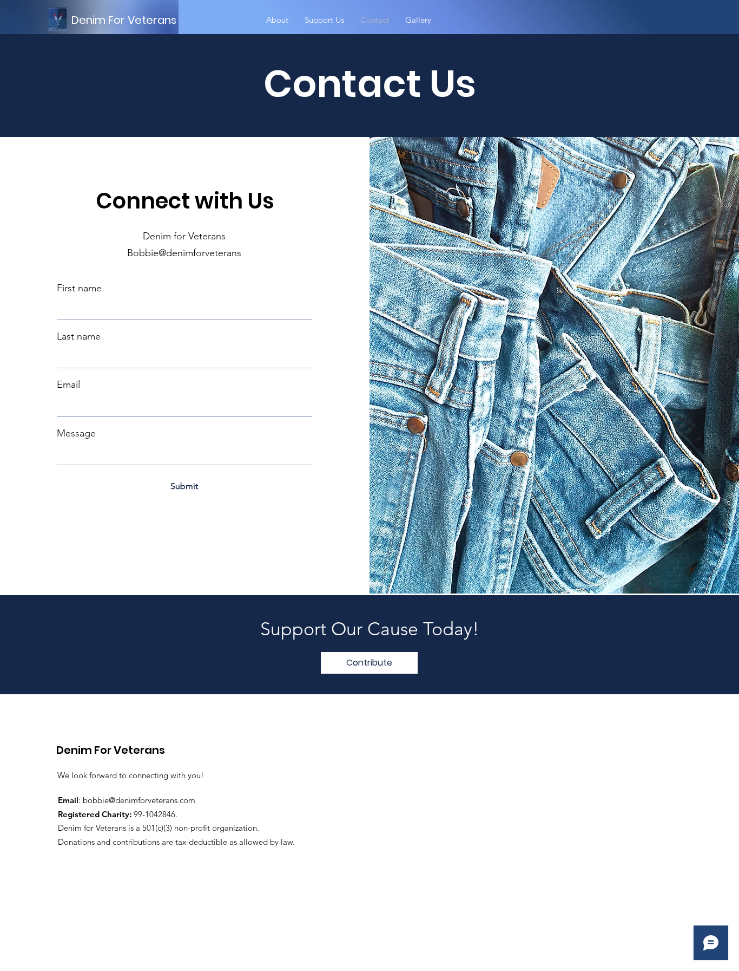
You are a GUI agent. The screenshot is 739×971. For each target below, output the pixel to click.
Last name (79, 336)
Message (76, 433)
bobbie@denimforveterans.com (139, 800)
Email (68, 384)
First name (79, 288)
